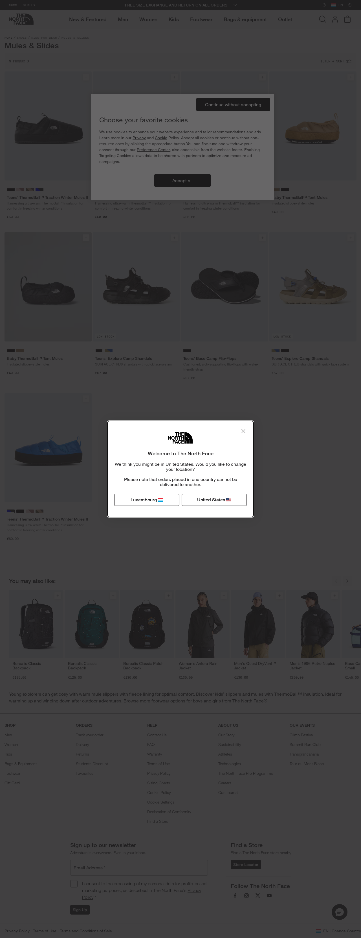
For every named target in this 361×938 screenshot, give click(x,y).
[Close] (243, 431)
